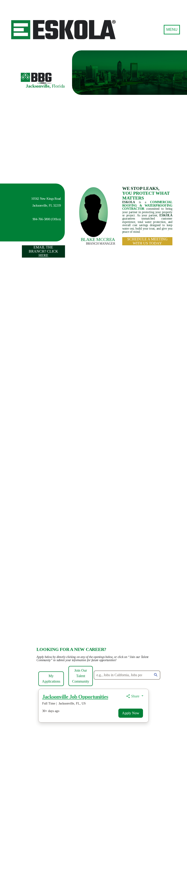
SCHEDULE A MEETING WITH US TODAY (147, 241)
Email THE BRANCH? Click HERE (43, 251)
